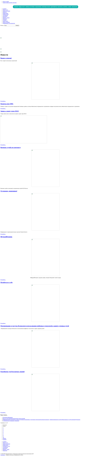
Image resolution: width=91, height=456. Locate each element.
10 (3, 437)
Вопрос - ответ (67, 6)
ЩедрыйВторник (6, 237)
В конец (4, 439)
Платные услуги (46, 6)
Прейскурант (6, 14)
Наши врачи (38, 6)
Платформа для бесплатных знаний (12, 371)
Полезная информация (8, 417)
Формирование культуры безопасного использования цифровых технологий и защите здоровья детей (34, 326)
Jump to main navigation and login (9, 2)
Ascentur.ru (2, 454)
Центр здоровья (6, 22)
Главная (16, 6)
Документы (54, 6)
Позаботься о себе (6, 282)
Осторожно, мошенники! (8, 191)
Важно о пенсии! (6, 58)
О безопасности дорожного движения (11, 420)
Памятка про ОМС (6, 104)
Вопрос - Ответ (6, 17)
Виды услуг (22, 6)
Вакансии (74, 6)
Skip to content (6, 1)
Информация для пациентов (9, 23)
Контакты (60, 6)
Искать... (2, 25)
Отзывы (4, 19)
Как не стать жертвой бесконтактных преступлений (14, 418)
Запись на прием (30, 6)
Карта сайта (5, 21)
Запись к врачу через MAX (9, 111)
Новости (5, 12)
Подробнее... (3, 101)
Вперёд (4, 438)
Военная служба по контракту (10, 147)
